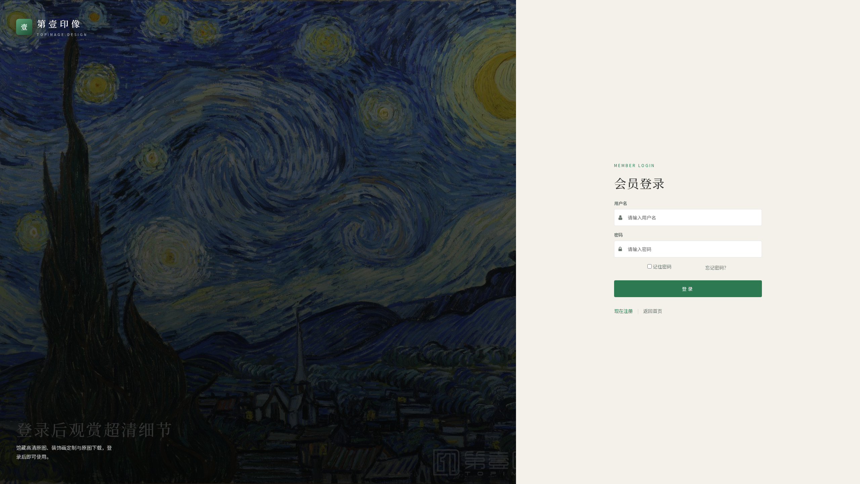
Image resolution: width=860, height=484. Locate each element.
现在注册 (623, 311)
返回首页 (652, 311)
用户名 (620, 203)
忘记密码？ (717, 267)
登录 (688, 288)
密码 (618, 235)
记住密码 (662, 266)
